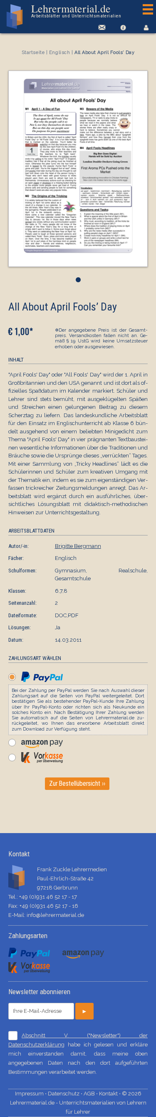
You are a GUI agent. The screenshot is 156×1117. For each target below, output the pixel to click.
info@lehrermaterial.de (55, 915)
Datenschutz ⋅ (66, 1093)
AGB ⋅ (91, 1093)
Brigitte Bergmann (78, 546)
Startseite (33, 52)
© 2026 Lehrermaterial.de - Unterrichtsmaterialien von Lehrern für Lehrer (78, 1102)
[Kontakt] (100, 27)
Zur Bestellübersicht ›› (77, 783)
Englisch (59, 52)
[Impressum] (123, 27)
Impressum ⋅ (31, 1093)
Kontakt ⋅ (110, 1093)
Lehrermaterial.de (76, 11)
